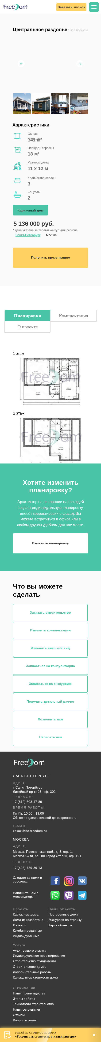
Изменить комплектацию (50, 630)
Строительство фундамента (34, 961)
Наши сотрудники (26, 1009)
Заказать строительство (50, 612)
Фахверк (19, 925)
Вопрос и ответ (24, 1020)
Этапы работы (24, 999)
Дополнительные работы (32, 972)
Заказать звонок (71, 7)
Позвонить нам (50, 719)
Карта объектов (60, 925)
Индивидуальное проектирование (39, 955)
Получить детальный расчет (50, 701)
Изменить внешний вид (50, 648)
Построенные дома (63, 914)
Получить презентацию (50, 257)
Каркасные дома (26, 914)
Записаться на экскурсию (50, 684)
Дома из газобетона (28, 920)
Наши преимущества (29, 993)
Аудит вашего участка (29, 950)
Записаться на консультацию (50, 666)
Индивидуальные (26, 936)
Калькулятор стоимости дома (35, 977)
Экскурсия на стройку (65, 920)
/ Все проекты (78, 30)
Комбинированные (27, 930)
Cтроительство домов (29, 966)
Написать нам (50, 737)
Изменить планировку (50, 543)
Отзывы (19, 1015)
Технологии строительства (33, 1004)
